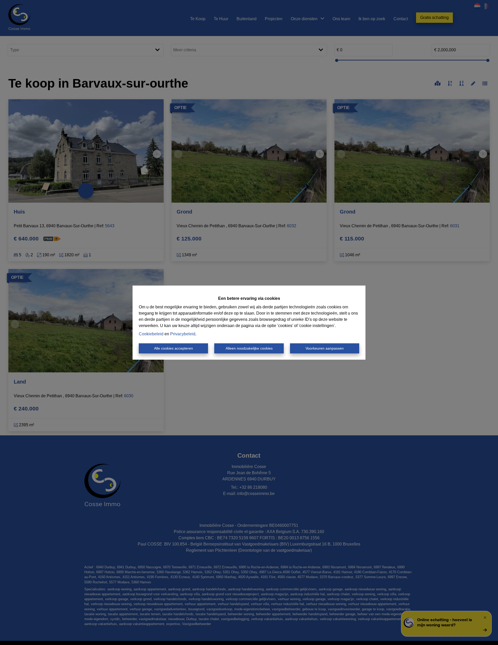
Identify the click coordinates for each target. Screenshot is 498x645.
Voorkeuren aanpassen (325, 348)
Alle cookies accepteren (173, 348)
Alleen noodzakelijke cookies (249, 348)
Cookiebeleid (151, 334)
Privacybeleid (182, 334)
